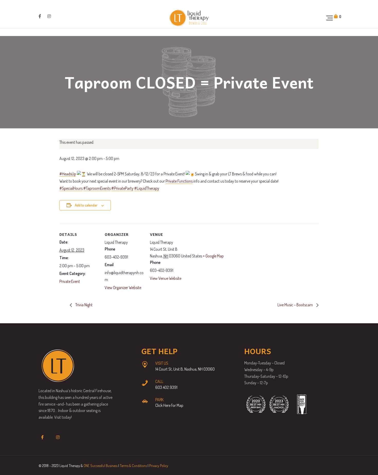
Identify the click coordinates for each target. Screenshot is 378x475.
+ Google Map (213, 255)
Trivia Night (84, 304)
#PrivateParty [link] (122, 188)
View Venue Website (165, 278)
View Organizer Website (123, 287)
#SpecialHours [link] (71, 188)
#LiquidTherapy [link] (146, 188)
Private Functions (179, 181)
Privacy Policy (158, 465)
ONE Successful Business (101, 465)
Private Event (69, 281)
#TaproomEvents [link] (97, 188)
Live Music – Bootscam (295, 304)
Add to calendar (86, 205)
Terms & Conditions (133, 465)
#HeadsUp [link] (67, 173)
